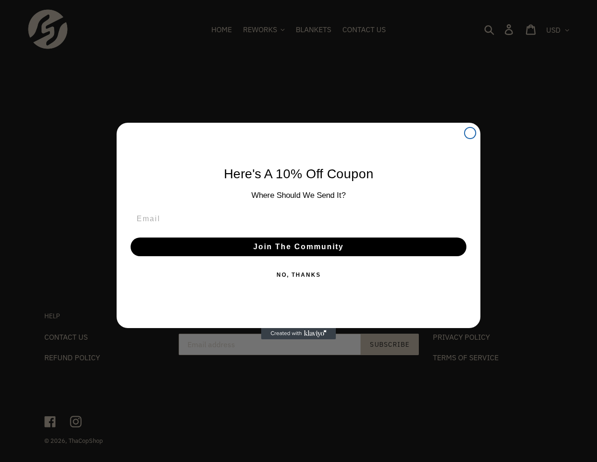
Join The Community (298, 247)
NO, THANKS (299, 275)
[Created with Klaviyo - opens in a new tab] (298, 333)
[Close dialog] (470, 133)
